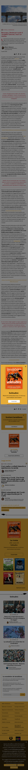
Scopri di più (14, 401)
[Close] (25, 366)
